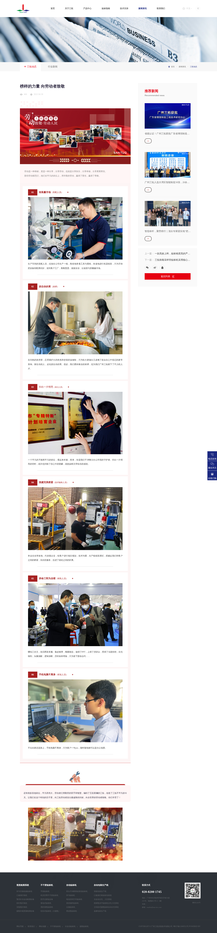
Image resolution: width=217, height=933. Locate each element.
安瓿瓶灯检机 (22, 907)
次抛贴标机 (70, 907)
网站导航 (20, 926)
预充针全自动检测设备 (25, 899)
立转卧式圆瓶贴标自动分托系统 (106, 907)
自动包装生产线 (101, 885)
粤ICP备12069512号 (181, 926)
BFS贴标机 (70, 895)
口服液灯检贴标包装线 (103, 895)
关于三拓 (69, 8)
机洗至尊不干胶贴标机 (49, 895)
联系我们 (161, 8)
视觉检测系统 (23, 885)
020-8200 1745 (152, 892)
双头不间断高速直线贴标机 (77, 891)
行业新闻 (52, 66)
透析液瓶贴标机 (47, 907)
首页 (53, 8)
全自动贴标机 (70, 926)
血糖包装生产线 (100, 911)
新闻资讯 (142, 8)
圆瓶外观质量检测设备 (25, 911)
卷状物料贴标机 (72, 903)
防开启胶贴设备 (47, 899)
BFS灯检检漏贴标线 (24, 891)
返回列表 (166, 276)
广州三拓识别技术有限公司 (161, 926)
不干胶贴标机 (47, 885)
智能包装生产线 (100, 891)
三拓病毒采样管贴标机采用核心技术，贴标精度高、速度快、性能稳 (172, 260)
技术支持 (124, 8)
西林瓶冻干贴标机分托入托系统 (106, 903)
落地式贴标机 (46, 903)
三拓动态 (31, 66)
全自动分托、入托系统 (103, 899)
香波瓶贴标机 (71, 911)
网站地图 (42, 926)
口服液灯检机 (22, 895)
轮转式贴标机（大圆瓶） (50, 911)
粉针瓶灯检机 (22, 903)
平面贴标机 (45, 891)
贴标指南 (106, 8)
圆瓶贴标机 (84, 926)
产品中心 (87, 8)
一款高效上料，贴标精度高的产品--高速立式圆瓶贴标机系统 (171, 253)
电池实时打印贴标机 (74, 899)
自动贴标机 (71, 885)
